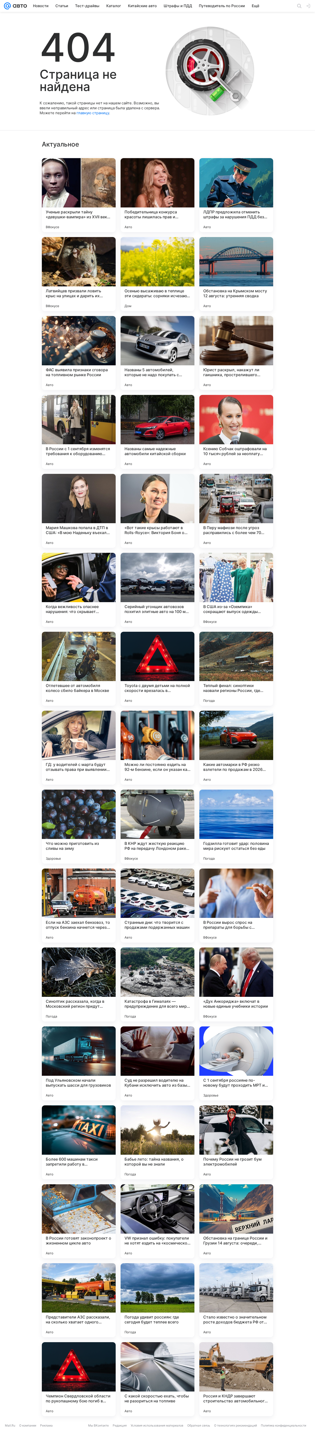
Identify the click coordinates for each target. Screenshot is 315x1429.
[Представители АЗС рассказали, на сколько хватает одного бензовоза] (79, 1300)
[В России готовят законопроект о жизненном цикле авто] (79, 1221)
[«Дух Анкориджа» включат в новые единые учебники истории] (236, 984)
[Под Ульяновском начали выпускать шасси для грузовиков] (79, 1063)
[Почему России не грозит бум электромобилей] (236, 1142)
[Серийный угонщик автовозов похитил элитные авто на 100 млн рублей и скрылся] (157, 590)
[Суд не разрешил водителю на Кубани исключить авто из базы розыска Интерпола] (157, 1063)
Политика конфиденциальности (283, 1425)
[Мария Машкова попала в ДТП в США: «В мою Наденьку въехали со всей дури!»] (79, 511)
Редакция (120, 1425)
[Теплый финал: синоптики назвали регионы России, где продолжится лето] (236, 669)
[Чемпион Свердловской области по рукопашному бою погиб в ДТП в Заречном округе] (79, 1379)
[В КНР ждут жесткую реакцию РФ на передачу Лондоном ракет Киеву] (157, 827)
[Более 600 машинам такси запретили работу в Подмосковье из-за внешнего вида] (79, 1142)
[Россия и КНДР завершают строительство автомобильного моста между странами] (236, 1379)
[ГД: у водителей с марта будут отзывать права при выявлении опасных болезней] (79, 748)
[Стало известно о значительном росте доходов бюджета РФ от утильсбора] (236, 1300)
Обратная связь (198, 1425)
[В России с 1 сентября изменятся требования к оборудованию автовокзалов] (79, 432)
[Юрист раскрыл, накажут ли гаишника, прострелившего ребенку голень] (236, 353)
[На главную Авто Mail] (19, 6)
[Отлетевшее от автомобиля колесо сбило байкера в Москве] (79, 669)
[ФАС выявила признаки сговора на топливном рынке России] (79, 353)
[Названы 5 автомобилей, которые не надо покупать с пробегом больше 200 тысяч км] (157, 353)
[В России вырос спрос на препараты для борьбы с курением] (236, 906)
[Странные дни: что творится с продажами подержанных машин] (157, 906)
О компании (27, 1425)
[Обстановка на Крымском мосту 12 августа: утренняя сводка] (236, 274)
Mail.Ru (10, 1425)
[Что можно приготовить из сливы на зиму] (79, 827)
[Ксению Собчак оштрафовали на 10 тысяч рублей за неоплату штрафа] (236, 432)
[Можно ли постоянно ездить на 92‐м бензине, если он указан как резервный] (157, 748)
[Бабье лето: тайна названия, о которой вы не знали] (157, 1142)
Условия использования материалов (157, 1425)
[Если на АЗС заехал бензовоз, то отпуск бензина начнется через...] (79, 906)
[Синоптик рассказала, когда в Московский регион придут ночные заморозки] (79, 984)
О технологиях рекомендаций (235, 1425)
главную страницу (93, 113)
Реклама (46, 1425)
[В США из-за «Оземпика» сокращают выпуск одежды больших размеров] (236, 590)
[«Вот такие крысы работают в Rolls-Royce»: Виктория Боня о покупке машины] (157, 511)
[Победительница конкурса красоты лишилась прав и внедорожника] (157, 195)
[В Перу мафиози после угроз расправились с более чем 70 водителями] (236, 511)
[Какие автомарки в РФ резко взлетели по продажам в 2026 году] (236, 748)
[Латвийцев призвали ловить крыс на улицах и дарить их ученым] (79, 274)
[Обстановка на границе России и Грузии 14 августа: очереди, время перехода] (236, 1221)
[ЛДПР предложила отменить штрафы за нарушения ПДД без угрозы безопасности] (236, 195)
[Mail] (7, 6)
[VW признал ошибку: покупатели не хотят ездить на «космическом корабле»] (157, 1221)
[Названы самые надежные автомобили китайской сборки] (157, 432)
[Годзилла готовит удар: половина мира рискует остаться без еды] (236, 827)
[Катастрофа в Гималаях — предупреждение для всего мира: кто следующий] (157, 984)
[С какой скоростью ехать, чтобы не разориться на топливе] (157, 1379)
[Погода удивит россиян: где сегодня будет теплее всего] (157, 1300)
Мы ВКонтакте (98, 1425)
